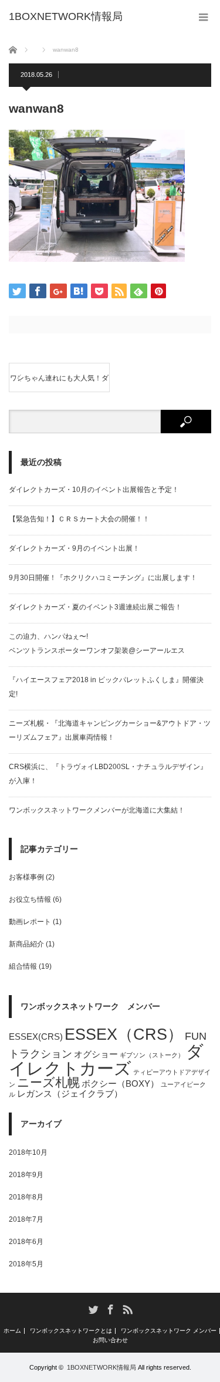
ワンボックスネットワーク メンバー (168, 1331)
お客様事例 (26, 877)
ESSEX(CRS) (36, 1036)
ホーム (12, 1331)
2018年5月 (26, 1264)
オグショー (96, 1054)
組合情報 (23, 966)
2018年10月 (28, 1152)
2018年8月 (26, 1197)
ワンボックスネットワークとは (71, 1331)
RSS (127, 1309)
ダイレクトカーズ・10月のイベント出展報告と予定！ (94, 490)
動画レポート (30, 922)
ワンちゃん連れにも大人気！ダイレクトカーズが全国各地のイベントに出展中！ (59, 383)
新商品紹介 (26, 944)
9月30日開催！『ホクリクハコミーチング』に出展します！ (103, 578)
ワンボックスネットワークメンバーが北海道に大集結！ (97, 810)
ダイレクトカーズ (106, 1059)
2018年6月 (26, 1242)
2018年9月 (26, 1175)
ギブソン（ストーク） (152, 1055)
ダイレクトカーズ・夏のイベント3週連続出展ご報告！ (95, 607)
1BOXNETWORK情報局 (101, 1367)
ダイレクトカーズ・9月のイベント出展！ (74, 548)
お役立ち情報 (30, 899)
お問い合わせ (110, 1340)
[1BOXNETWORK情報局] (66, 16)
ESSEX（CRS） (124, 1034)
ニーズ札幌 (48, 1082)
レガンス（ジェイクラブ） (70, 1093)
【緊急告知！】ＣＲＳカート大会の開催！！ (79, 519)
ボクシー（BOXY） (120, 1083)
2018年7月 (26, 1219)
